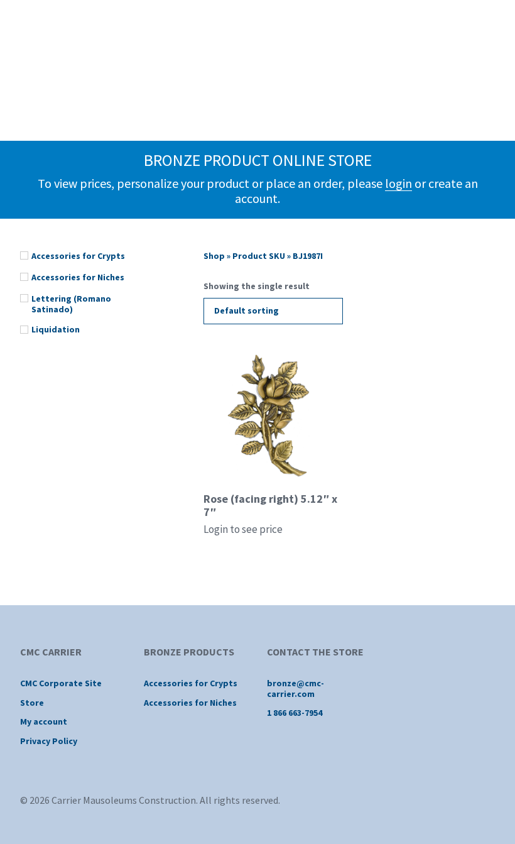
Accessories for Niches (190, 702)
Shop (214, 255)
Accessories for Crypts (190, 683)
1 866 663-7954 (294, 712)
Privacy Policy (48, 741)
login (398, 183)
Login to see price (243, 529)
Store (32, 702)
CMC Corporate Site (61, 683)
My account (43, 721)
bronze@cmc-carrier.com (295, 688)
